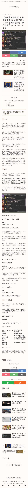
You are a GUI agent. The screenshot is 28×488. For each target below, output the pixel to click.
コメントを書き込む (14, 465)
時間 (9, 104)
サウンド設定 (11, 105)
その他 (10, 360)
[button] (22, 55)
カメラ (9, 102)
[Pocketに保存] (6, 55)
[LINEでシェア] (14, 55)
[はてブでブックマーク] (22, 52)
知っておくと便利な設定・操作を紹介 (14, 100)
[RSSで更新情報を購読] (20, 382)
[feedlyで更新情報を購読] (8, 382)
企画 (5, 360)
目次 (12, 97)
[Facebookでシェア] (14, 52)
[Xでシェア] (6, 52)
